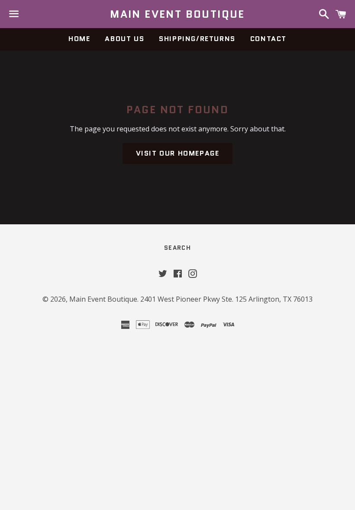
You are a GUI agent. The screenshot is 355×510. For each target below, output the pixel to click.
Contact (268, 39)
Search (177, 247)
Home (79, 39)
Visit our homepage (177, 153)
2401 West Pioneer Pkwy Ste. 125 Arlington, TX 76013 (226, 299)
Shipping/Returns (197, 39)
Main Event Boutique (177, 14)
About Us (124, 39)
